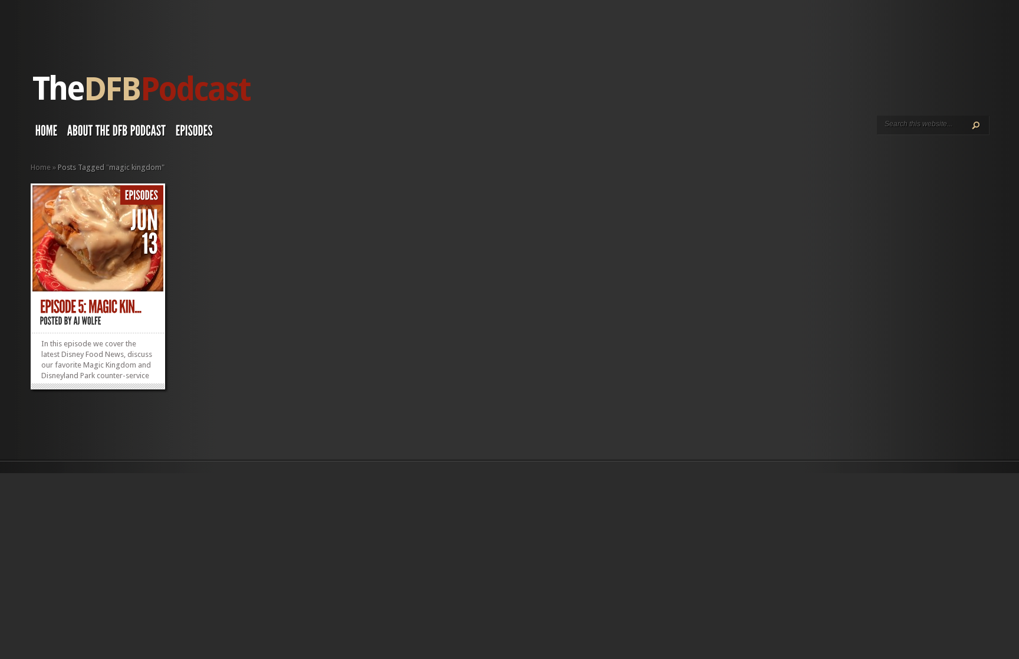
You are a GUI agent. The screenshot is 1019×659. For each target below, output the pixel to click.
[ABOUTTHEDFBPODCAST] (117, 133)
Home (41, 167)
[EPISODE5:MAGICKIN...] (91, 307)
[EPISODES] (194, 133)
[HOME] (47, 133)
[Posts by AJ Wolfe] (87, 320)
